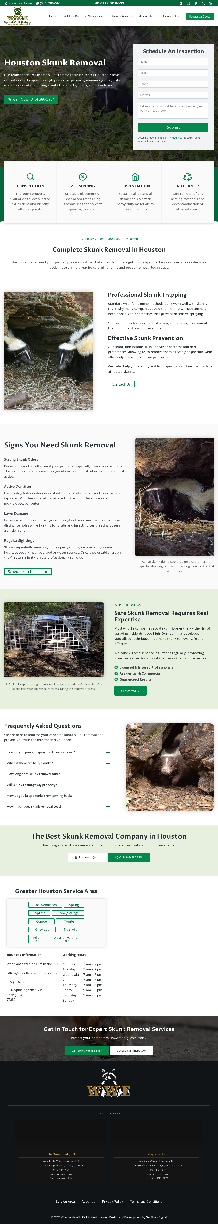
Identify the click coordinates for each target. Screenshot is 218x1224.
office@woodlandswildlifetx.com (32, 973)
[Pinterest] (210, 3)
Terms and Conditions (146, 1201)
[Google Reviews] (181, 3)
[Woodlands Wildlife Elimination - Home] (109, 1083)
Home (52, 16)
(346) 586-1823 (157, 1169)
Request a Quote (200, 16)
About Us (88, 1201)
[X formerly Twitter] (203, 3)
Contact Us (171, 16)
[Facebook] (196, 3)
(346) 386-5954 (17, 982)
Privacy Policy (175, 137)
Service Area (65, 1201)
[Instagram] (188, 3)
